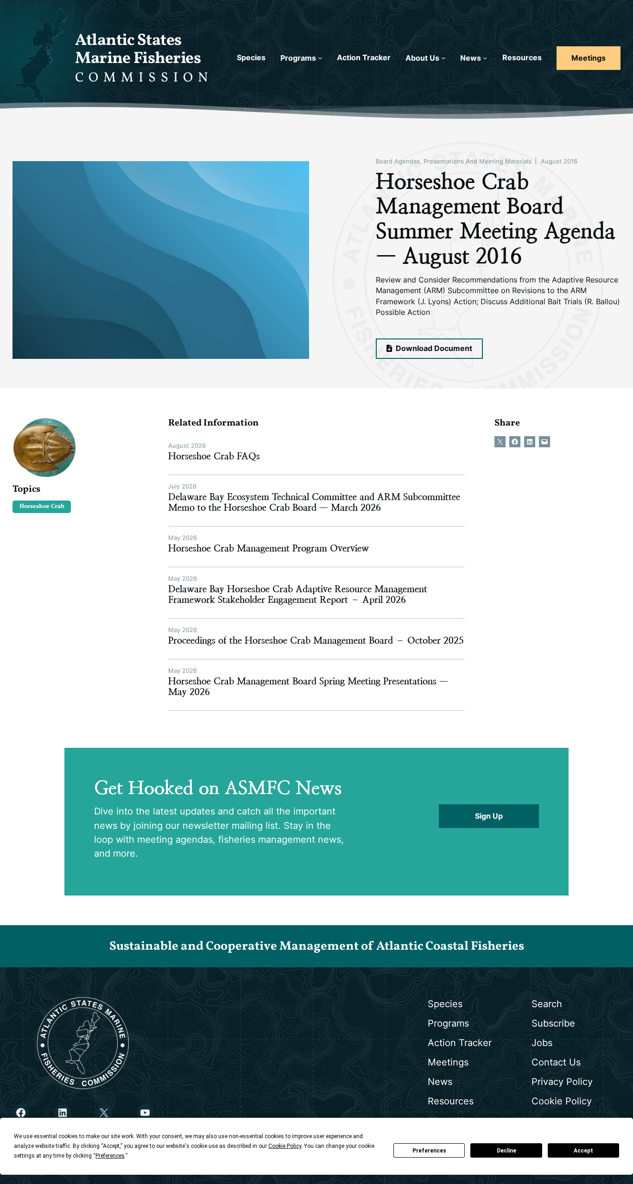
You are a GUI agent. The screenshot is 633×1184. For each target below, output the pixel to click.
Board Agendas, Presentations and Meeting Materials (454, 161)
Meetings (588, 58)
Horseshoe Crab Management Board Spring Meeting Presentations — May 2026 (308, 686)
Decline (506, 1150)
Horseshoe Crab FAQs (214, 456)
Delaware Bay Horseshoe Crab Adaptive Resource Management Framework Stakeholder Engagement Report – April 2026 (297, 594)
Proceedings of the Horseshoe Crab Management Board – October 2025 (316, 640)
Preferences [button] (110, 1156)
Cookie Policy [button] (284, 1146)
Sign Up (489, 816)
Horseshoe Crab (41, 506)
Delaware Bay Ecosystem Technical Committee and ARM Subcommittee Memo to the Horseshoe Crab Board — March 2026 (314, 502)
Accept (583, 1150)
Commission (144, 78)
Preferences (429, 1150)
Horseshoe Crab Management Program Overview (268, 548)
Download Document (433, 348)
